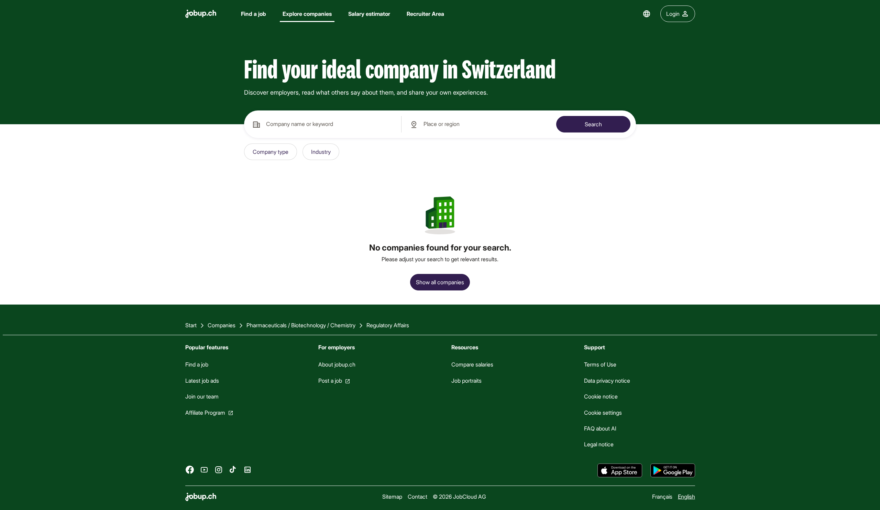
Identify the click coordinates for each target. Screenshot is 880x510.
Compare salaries (472, 364)
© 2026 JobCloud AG (459, 496)
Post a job (330, 380)
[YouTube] (204, 469)
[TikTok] (233, 469)
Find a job (253, 13)
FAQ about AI (600, 428)
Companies (221, 325)
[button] (270, 152)
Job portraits (466, 380)
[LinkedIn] (247, 469)
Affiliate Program (205, 412)
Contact (417, 496)
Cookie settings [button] (603, 412)
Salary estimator (369, 13)
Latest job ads (202, 380)
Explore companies (307, 13)
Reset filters (365, 151)
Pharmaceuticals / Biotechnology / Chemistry (300, 325)
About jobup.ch (336, 364)
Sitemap (392, 496)
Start (191, 325)
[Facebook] (189, 469)
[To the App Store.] (619, 470)
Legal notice (599, 444)
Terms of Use (600, 364)
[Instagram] (218, 469)
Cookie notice (601, 396)
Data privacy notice (607, 380)
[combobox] (323, 124)
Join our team (202, 396)
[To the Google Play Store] (672, 470)
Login (673, 13)
